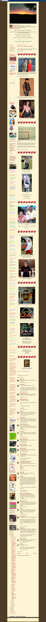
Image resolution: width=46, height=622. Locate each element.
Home (27, 553)
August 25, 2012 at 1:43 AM (23, 470)
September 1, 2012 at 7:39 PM (23, 549)
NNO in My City (13, 572)
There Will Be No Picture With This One (13, 564)
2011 (11, 607)
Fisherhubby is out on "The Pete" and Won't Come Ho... (13, 590)
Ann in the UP (22, 444)
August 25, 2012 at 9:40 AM (23, 506)
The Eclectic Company (18, 4)
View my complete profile (17, 28)
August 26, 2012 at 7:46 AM (23, 536)
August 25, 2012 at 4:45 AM (23, 474)
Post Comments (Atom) (25, 555)
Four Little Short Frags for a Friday (13, 561)
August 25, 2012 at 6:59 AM (23, 491)
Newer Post (19, 553)
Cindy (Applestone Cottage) (25, 461)
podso (21, 472)
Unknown (21, 417)
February (12, 605)
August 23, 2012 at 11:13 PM (23, 382)
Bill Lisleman (22, 448)
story (13, 149)
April (12, 603)
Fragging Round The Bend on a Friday (13, 578)
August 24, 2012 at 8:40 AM (23, 429)
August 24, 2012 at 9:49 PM (23, 459)
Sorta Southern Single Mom (24, 493)
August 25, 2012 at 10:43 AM (23, 514)
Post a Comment (20, 551)
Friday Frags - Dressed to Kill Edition (13, 551)
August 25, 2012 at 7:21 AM (23, 499)
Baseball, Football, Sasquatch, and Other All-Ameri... (13, 594)
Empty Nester (22, 501)
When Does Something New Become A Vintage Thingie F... (13, 582)
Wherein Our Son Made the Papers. (13, 570)
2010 (11, 608)
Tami (21, 431)
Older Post (34, 553)
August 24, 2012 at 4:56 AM (23, 397)
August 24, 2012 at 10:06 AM (23, 446)
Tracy (21, 379)
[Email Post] (27, 375)
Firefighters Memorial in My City (13, 546)
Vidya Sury (22, 538)
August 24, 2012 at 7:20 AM (23, 415)
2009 (11, 609)
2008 (11, 610)
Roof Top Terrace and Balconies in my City (13, 558)
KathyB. (21, 384)
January (12, 606)
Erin (20, 411)
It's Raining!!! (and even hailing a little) (13, 598)
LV (20, 508)
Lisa (21, 476)
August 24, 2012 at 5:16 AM (23, 409)
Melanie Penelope (23, 399)
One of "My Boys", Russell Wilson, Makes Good (13, 556)
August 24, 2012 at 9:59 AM (23, 442)
